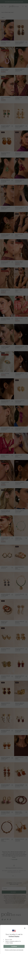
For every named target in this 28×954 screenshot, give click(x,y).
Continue (14, 946)
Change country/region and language (14, 949)
